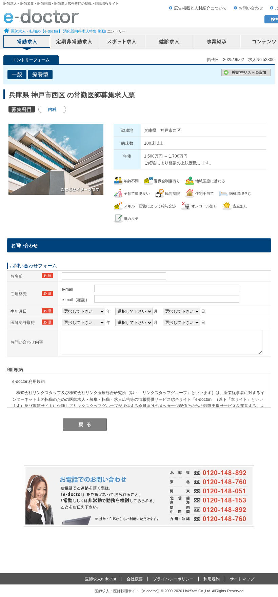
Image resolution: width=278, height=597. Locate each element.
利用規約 (211, 579)
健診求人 (169, 42)
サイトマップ (242, 579)
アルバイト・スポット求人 (122, 42)
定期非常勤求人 (74, 42)
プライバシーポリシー (173, 579)
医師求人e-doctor (100, 579)
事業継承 (217, 42)
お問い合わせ (251, 8)
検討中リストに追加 (246, 72)
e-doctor (41, 16)
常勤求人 (27, 42)
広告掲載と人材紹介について (200, 8)
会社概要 (134, 579)
